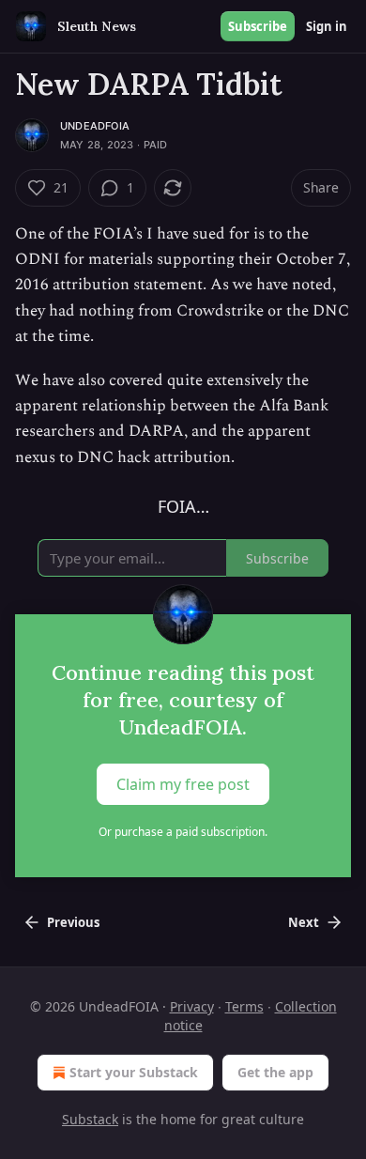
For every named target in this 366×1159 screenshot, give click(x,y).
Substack (90, 1119)
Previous (73, 922)
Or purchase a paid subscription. (183, 832)
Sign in (326, 26)
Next (303, 922)
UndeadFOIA (95, 125)
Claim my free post (183, 783)
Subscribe (257, 26)
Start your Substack (133, 1072)
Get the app (275, 1072)
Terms (244, 1006)
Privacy (192, 1006)
